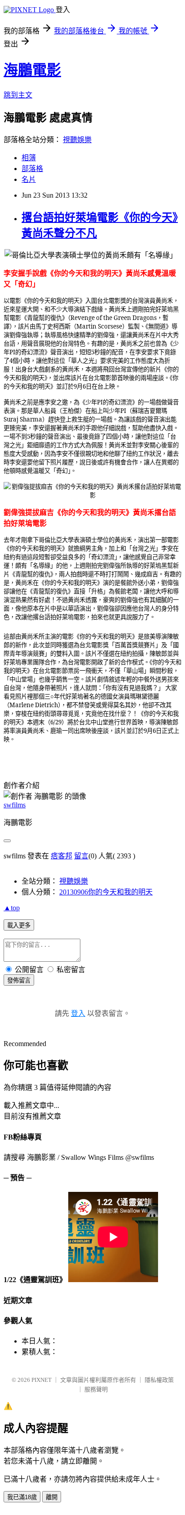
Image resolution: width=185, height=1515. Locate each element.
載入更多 (19, 925)
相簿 (29, 158)
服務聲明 (96, 1389)
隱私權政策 (159, 1379)
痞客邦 (61, 856)
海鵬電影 (32, 70)
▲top (12, 908)
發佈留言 (19, 980)
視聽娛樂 (77, 140)
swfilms (15, 805)
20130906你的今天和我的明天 (106, 892)
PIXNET (41, 1379)
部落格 (32, 168)
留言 (81, 856)
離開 (51, 1497)
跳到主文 (18, 95)
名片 (29, 179)
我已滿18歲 (22, 1497)
